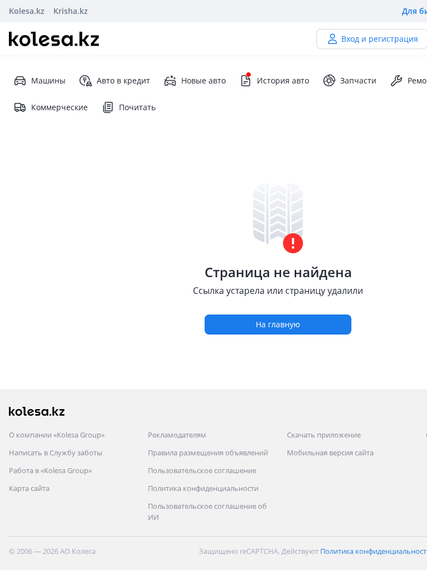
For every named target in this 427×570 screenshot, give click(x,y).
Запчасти (358, 80)
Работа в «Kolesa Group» (50, 470)
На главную (278, 324)
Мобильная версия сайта (330, 453)
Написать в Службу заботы (55, 453)
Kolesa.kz (26, 11)
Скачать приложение (324, 435)
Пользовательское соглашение (202, 470)
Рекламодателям (177, 435)
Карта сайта (29, 488)
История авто (283, 80)
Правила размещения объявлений (208, 453)
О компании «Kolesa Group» (57, 435)
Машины (48, 80)
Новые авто (203, 80)
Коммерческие (59, 107)
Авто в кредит (123, 80)
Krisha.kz (70, 11)
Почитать (137, 107)
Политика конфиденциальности (203, 488)
